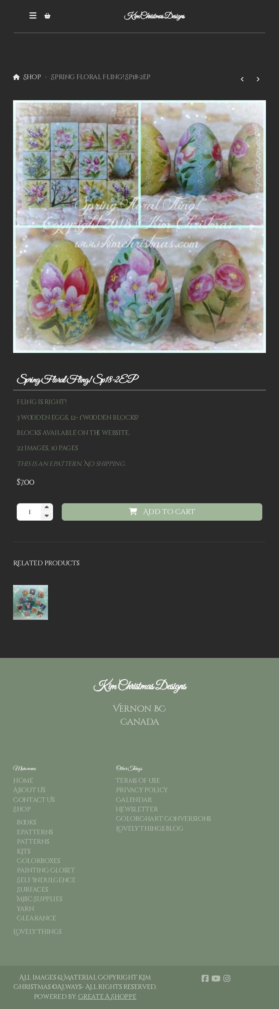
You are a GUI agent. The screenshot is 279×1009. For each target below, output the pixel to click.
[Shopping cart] (47, 16)
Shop (32, 77)
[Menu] (32, 16)
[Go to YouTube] (215, 978)
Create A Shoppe (107, 997)
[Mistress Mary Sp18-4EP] (242, 79)
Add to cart (169, 512)
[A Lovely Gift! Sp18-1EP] (257, 79)
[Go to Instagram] (226, 978)
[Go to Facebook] (204, 978)
